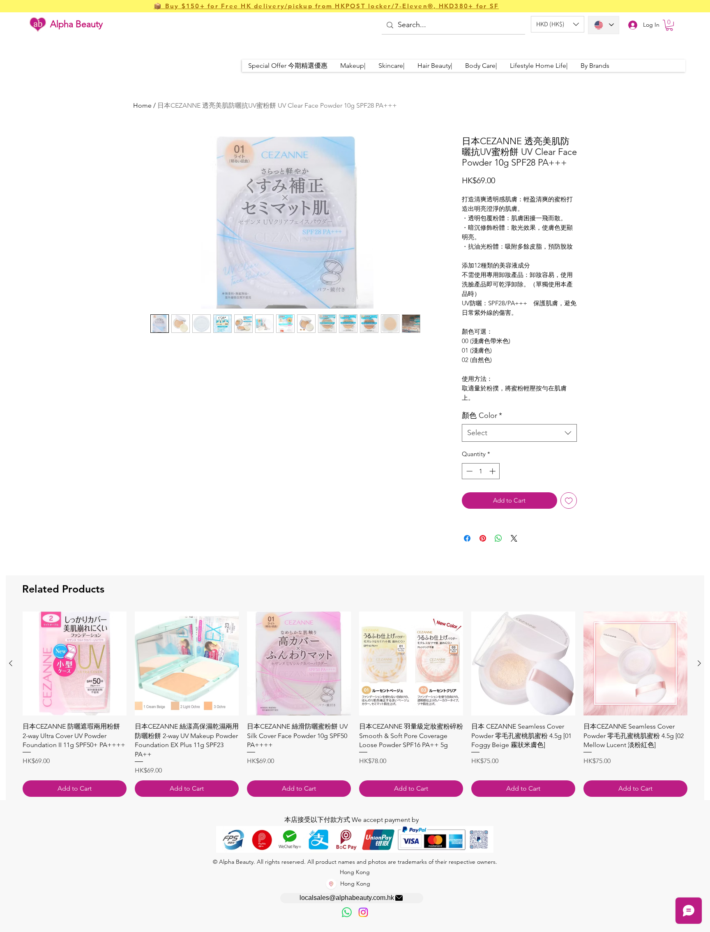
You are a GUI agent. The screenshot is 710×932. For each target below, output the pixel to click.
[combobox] (519, 433)
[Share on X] (514, 538)
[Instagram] (363, 912)
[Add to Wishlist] (568, 500)
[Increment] (493, 471)
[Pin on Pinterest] (483, 538)
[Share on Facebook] (467, 538)
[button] (557, 24)
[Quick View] (75, 663)
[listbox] (557, 24)
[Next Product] (699, 663)
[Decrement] (468, 471)
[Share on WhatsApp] (498, 538)
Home (142, 105)
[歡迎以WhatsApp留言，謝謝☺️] (347, 912)
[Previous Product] (11, 663)
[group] (355, 704)
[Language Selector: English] (603, 25)
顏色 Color (482, 415)
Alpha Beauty (76, 24)
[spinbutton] (481, 471)
